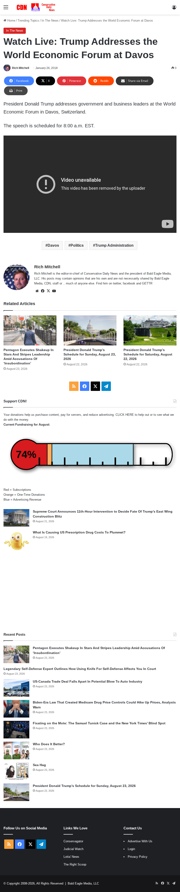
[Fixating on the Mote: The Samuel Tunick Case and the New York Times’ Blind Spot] (16, 729)
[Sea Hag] (16, 771)
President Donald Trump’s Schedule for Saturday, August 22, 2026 (148, 354)
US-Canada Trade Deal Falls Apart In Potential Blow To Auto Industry (87, 681)
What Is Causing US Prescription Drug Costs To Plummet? (79, 532)
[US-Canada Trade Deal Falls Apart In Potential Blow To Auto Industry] (16, 688)
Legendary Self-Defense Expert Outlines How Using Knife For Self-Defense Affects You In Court (80, 669)
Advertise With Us (140, 841)
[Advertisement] (90, 592)
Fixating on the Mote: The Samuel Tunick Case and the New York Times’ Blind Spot (99, 723)
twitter (117, 283)
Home (10, 20)
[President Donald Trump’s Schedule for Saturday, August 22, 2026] (150, 330)
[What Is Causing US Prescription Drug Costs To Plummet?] (16, 541)
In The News (50, 20)
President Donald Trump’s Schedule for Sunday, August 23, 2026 (90, 354)
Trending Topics (28, 20)
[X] (48, 291)
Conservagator (73, 841)
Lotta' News (71, 856)
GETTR (147, 283)
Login (131, 849)
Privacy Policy (137, 856)
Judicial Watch (73, 849)
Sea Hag (39, 765)
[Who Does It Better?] (16, 750)
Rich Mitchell (20, 68)
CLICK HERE (125, 414)
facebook (129, 283)
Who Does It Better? (49, 744)
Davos (53, 245)
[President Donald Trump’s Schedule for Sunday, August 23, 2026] (90, 330)
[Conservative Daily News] (36, 7)
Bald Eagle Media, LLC (83, 883)
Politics (77, 245)
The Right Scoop (75, 864)
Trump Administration (114, 245)
